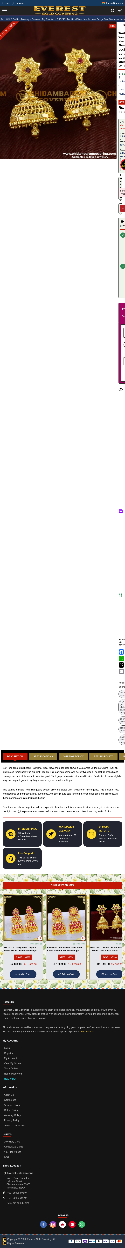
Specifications (43, 756)
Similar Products (62, 885)
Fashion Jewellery (21, 19)
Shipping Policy (73, 756)
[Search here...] (112, 10)
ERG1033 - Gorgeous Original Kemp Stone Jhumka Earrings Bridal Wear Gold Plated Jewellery (22, 949)
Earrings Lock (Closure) (120, 182)
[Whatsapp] (81, 1224)
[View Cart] (120, 10)
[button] (39, 938)
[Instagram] (52, 1224)
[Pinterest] (72, 1224)
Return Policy (103, 756)
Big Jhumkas (48, 19)
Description (15, 756)
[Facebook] (43, 1224)
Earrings (36, 19)
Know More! (87, 1031)
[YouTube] (62, 1224)
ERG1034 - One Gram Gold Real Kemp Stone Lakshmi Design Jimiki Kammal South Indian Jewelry (64, 949)
